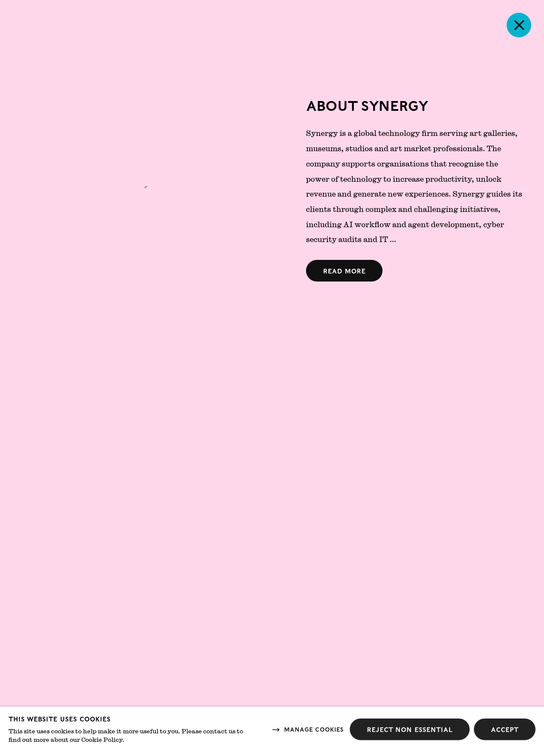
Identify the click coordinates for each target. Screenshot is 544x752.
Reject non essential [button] (410, 729)
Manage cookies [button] (313, 729)
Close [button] (519, 25)
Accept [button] (504, 729)
